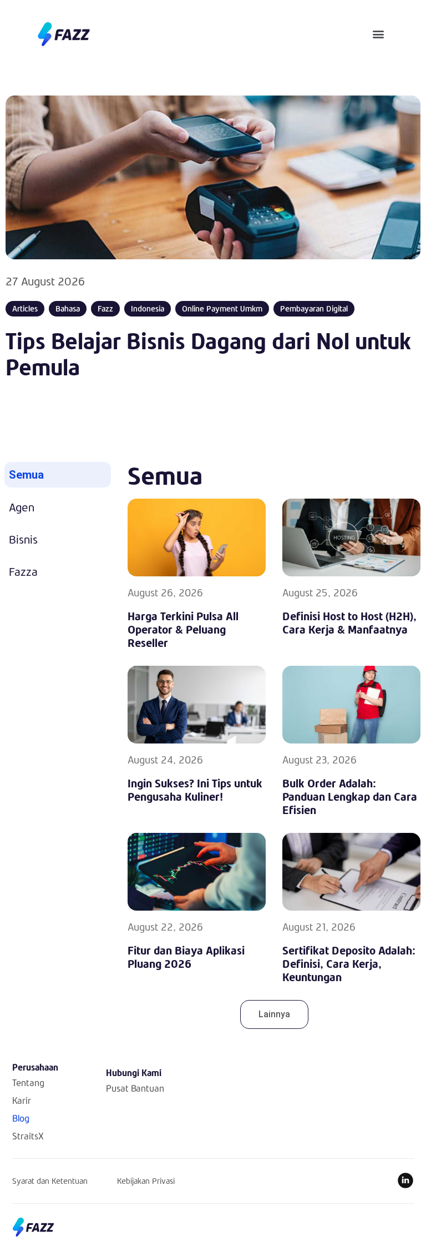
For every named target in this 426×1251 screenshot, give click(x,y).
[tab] (57, 475)
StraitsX (28, 1136)
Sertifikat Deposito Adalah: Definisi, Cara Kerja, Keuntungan (348, 963)
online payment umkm (222, 308)
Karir (21, 1100)
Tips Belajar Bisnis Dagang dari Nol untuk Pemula (208, 353)
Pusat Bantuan (135, 1088)
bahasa (67, 308)
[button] (378, 34)
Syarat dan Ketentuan (50, 1180)
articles (25, 308)
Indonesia (147, 308)
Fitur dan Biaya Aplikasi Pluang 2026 (186, 957)
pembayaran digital (314, 308)
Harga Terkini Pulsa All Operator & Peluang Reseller (183, 629)
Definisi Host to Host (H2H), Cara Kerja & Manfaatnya (349, 622)
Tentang (28, 1082)
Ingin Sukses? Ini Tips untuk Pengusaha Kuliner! (195, 789)
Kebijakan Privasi (146, 1180)
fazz (105, 308)
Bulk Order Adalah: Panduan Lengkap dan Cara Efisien (349, 796)
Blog (20, 1118)
